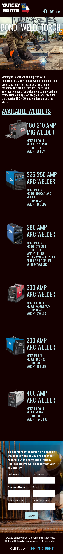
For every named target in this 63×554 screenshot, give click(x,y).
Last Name (38, 474)
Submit (31, 516)
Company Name (16, 487)
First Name (13, 474)
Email (36, 487)
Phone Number (16, 500)
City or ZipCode (41, 500)
